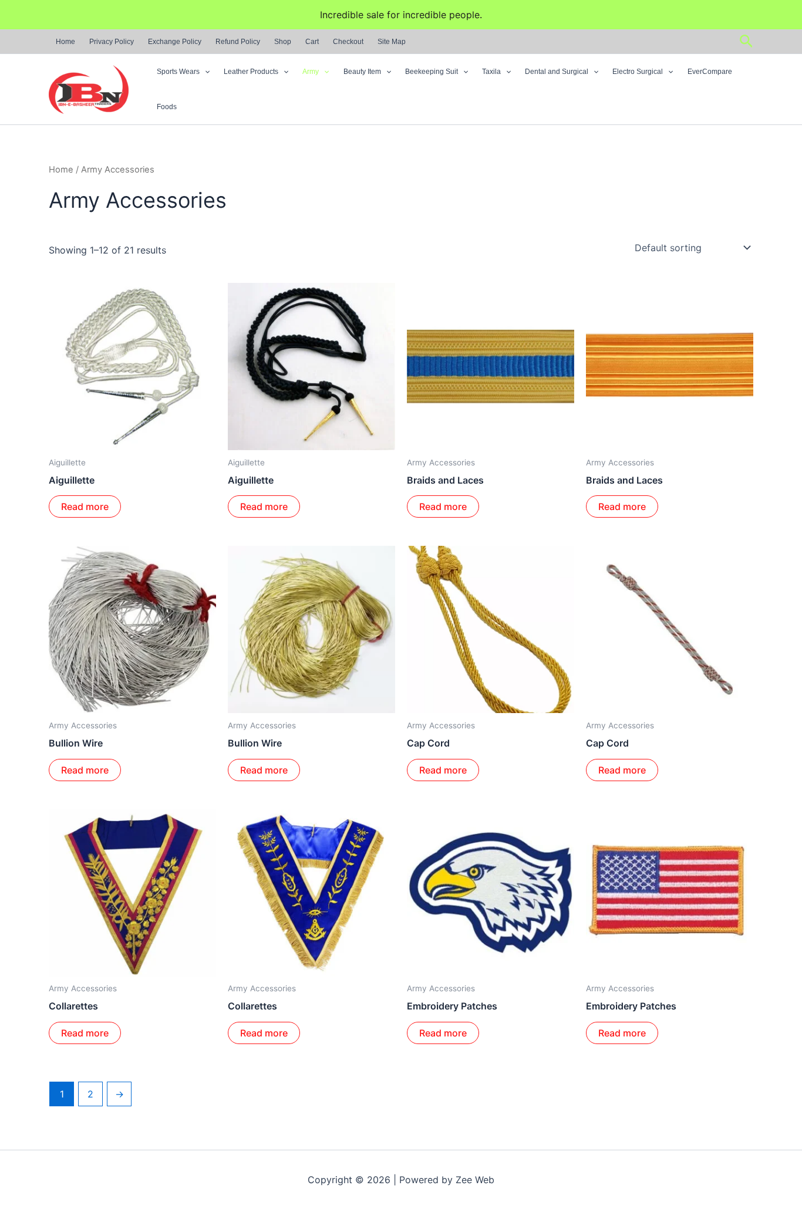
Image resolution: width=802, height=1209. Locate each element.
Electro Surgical (637, 71)
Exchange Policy (174, 42)
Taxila (491, 71)
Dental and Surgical (556, 71)
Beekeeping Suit (431, 71)
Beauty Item (362, 71)
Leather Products (251, 71)
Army (310, 71)
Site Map (392, 42)
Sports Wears (178, 71)
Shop (282, 42)
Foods (167, 107)
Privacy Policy (111, 42)
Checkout (348, 42)
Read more (85, 506)
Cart (312, 42)
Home (65, 42)
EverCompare (710, 71)
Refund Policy (237, 42)
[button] (746, 42)
